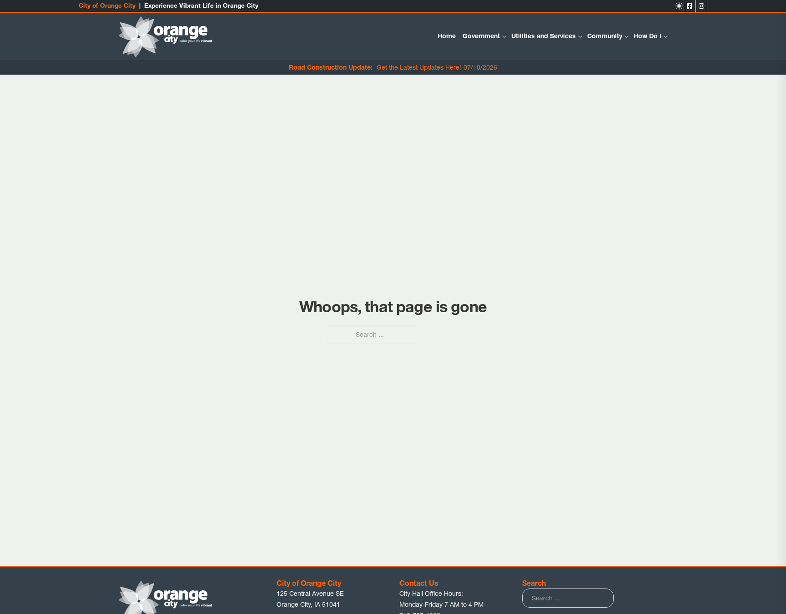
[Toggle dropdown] (504, 36)
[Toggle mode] (679, 5)
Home (447, 36)
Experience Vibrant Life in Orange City (201, 5)
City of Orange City (107, 5)
